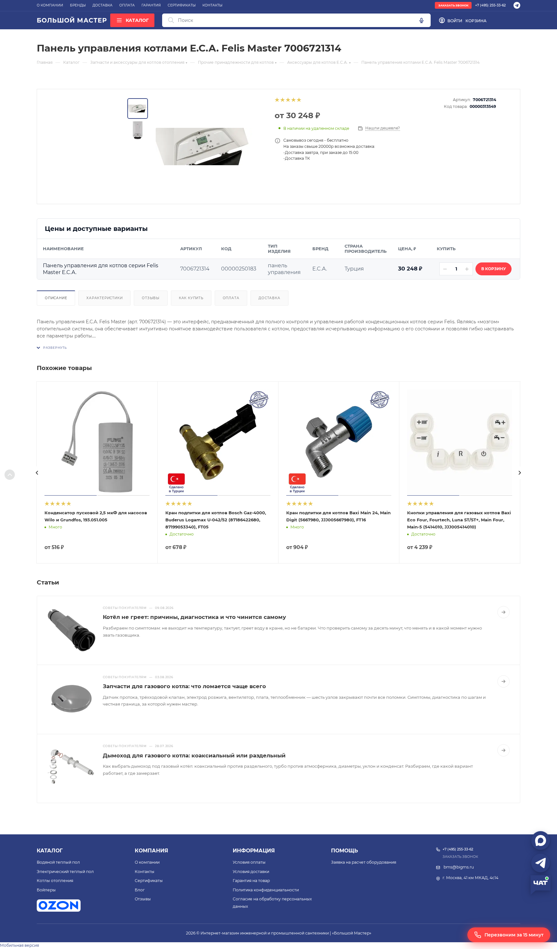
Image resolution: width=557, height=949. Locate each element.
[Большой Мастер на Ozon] (59, 905)
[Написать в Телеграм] (540, 863)
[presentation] (37, 472)
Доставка (269, 298)
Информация (254, 851)
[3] (287, 99)
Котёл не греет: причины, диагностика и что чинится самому (194, 617)
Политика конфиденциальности (266, 889)
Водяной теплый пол (58, 862)
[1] (276, 99)
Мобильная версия (19, 945)
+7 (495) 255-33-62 (490, 5)
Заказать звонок (453, 5)
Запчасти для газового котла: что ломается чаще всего (184, 686)
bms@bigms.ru (459, 867)
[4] (293, 99)
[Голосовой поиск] (421, 20)
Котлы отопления (55, 880)
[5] (298, 99)
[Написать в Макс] (540, 840)
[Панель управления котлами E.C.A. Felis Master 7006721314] (204, 146)
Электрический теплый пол (65, 871)
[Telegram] (516, 5)
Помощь (344, 851)
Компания (151, 851)
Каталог (50, 851)
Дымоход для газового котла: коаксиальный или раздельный (194, 755)
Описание (56, 298)
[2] (282, 99)
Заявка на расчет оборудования (363, 862)
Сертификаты (149, 880)
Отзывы (151, 298)
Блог (140, 889)
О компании (147, 862)
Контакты (144, 871)
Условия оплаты (249, 862)
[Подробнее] (503, 612)
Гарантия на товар (251, 880)
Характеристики (104, 298)
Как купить (191, 298)
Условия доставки (251, 871)
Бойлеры (46, 889)
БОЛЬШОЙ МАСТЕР (72, 20)
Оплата (231, 298)
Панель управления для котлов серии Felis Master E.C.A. (100, 269)
